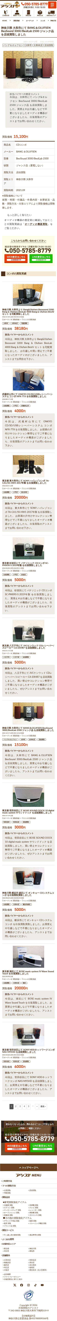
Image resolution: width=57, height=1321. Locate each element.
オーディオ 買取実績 (11, 319)
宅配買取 (24, 323)
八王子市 (6, 657)
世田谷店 (16, 822)
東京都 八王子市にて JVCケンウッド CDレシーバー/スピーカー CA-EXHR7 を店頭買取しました (28, 647)
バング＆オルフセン (10, 739)
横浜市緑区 (26, 904)
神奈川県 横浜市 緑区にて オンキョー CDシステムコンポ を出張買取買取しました (28, 894)
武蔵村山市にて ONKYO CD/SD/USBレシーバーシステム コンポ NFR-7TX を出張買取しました (27, 395)
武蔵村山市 (25, 406)
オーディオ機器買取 (36, 224)
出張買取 (6, 406)
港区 (24, 983)
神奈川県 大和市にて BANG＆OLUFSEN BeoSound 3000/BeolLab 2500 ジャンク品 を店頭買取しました (28, 729)
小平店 (15, 406)
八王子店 (16, 657)
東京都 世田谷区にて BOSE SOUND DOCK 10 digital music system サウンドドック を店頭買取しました (28, 811)
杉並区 (23, 574)
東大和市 (24, 492)
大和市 (5, 323)
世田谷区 (6, 822)
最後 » (43, 1106)
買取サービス (8, 1230)
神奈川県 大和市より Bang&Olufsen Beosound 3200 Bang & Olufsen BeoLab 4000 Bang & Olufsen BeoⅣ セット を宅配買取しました (28, 312)
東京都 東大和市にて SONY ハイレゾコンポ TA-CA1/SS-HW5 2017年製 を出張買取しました (25, 482)
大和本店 (15, 323)
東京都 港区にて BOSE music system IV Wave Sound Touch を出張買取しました (28, 972)
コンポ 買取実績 (30, 319)
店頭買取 (42, 739)
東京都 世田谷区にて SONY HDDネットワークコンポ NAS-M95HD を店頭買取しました (28, 1051)
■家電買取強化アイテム (15, 1202)
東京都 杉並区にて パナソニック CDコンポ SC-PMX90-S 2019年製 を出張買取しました (25, 564)
